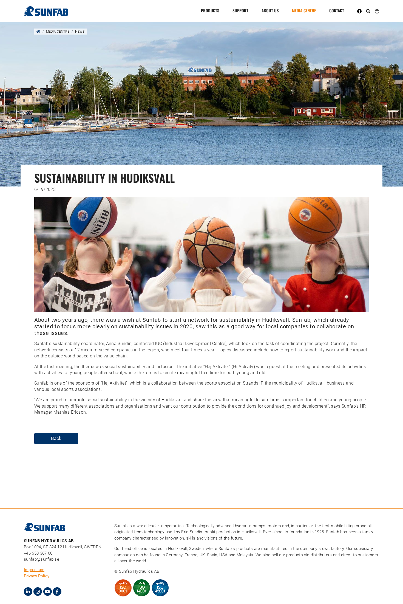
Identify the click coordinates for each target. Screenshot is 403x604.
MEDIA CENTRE (304, 10)
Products (210, 10)
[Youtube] (47, 591)
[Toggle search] (368, 12)
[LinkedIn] (28, 591)
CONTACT (336, 10)
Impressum (34, 569)
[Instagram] (37, 591)
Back (56, 438)
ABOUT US (270, 10)
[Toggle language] (377, 10)
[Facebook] (57, 591)
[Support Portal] (361, 11)
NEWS (79, 31)
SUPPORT (240, 10)
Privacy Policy (36, 576)
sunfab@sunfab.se (41, 559)
